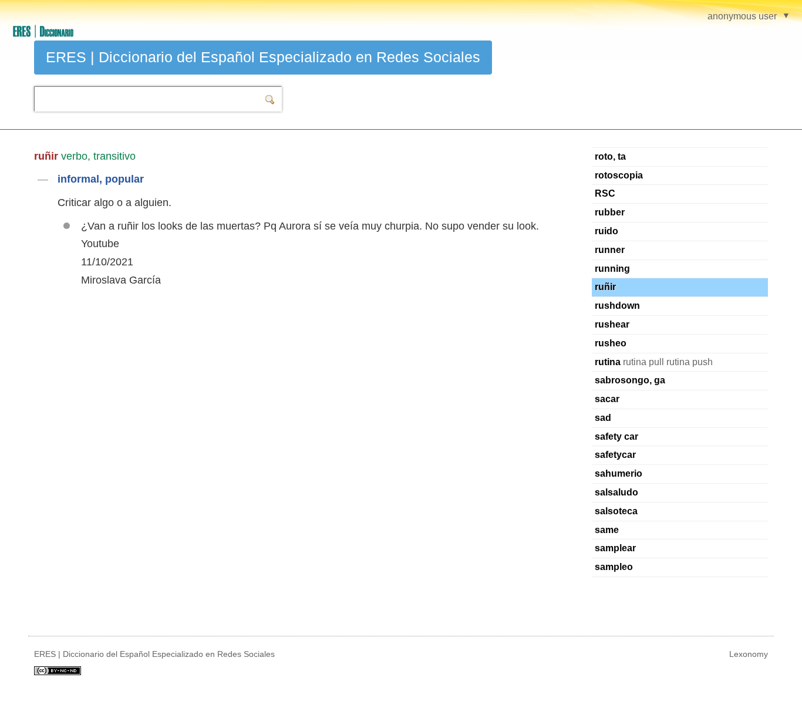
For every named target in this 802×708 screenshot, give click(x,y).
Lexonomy (748, 654)
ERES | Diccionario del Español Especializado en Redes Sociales (263, 57)
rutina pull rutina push (654, 362)
